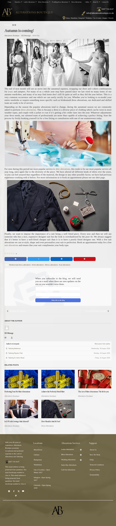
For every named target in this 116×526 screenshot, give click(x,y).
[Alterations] (27, 11)
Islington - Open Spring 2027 (42, 479)
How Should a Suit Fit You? (50, 421)
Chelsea (68, 18)
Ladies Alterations (67, 449)
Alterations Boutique (12, 36)
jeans (10, 91)
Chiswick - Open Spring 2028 (42, 486)
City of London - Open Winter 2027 (42, 471)
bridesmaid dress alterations (20, 265)
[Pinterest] (16, 495)
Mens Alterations (47, 426)
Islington (104, 18)
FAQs (92, 460)
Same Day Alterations (68, 465)
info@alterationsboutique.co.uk (100, 13)
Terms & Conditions (97, 465)
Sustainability (94, 475)
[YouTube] (23, 491)
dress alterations (28, 109)
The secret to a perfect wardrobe (95, 311)
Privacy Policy (95, 470)
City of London (97, 18)
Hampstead (82, 18)
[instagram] (9, 491)
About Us (93, 450)
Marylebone (74, 18)
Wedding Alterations (68, 460)
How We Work (95, 455)
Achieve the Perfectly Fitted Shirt (52, 392)
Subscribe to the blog (58, 300)
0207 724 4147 (108, 9)
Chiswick (110, 18)
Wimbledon (89, 18)
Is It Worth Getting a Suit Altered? (17, 421)
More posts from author (102, 344)
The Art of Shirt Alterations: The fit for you (93, 392)
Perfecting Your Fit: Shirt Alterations (17, 392)
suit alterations (11, 245)
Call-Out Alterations (68, 470)
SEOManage (26, 36)
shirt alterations (63, 169)
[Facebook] (14, 491)
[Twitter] (18, 491)
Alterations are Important (18, 311)
